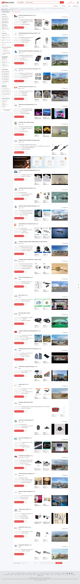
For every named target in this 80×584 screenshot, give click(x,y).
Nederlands (59, 574)
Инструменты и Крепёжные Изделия (6, 28)
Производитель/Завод (6, 38)
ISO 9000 (4, 64)
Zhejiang (4, 101)
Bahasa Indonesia (40, 575)
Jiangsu (4, 103)
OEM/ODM (5, 48)
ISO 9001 (4, 59)
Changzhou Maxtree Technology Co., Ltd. (27, 188)
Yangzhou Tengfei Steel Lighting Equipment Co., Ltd (29, 330)
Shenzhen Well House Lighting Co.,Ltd (27, 473)
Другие (4, 44)
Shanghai (4, 106)
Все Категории (5, 6)
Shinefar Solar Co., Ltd (23, 384)
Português (38, 574)
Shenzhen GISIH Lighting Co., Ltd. (26, 277)
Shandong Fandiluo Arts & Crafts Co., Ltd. (27, 86)
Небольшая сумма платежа (6, 54)
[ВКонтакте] (67, 573)
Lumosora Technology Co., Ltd (25, 438)
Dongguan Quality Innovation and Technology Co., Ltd (30, 348)
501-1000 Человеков (6, 94)
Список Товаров (5, 11)
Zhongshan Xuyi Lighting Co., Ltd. (26, 455)
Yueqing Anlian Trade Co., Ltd (25, 509)
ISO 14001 (5, 61)
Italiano (43, 574)
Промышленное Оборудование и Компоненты (5, 21)
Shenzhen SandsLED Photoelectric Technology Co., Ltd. (30, 51)
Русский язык (47, 574)
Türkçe (70, 574)
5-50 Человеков (6, 88)
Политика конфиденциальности (32, 573)
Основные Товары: (17, 21)
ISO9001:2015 (5, 62)
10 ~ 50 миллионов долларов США (5, 76)
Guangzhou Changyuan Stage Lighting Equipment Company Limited (33, 241)
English (11, 574)
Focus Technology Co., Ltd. (39, 577)
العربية (55, 574)
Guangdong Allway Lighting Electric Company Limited (30, 259)
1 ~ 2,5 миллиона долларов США (5, 81)
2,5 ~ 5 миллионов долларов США (5, 74)
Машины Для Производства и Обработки (5, 25)
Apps (69, 6)
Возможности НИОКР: (18, 22)
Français (26, 574)
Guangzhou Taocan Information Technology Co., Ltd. (30, 68)
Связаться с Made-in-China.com (44, 573)
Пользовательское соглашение (21, 573)
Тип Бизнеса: (16, 19)
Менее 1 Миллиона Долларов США (6, 72)
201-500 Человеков (6, 93)
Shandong (5, 104)
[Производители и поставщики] (7, 2)
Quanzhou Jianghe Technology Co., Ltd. (27, 491)
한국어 (52, 574)
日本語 (23, 574)
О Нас (9, 573)
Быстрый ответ (6, 50)
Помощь (63, 6)
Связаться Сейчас (19, 27)
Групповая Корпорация (6, 40)
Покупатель (56, 6)
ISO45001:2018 (5, 65)
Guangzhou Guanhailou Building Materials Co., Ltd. (29, 170)
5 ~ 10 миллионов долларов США (5, 79)
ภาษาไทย (66, 574)
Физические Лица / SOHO (6, 43)
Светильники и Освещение (5, 17)
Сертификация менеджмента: (20, 338)
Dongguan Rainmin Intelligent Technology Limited (29, 140)
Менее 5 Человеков (6, 91)
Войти (78, 3)
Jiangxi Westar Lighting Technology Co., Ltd (28, 366)
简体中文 (15, 574)
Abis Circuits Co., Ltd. (23, 295)
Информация (63, 573)
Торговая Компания (5, 35)
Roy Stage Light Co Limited (24, 313)
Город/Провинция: (17, 24)
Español (30, 574)
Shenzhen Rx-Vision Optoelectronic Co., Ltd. (28, 104)
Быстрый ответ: (17, 59)
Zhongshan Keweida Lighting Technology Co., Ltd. (29, 206)
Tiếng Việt (73, 574)
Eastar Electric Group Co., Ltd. (25, 527)
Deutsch (34, 574)
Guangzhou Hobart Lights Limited (26, 402)
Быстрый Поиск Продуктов (55, 573)
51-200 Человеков (6, 90)
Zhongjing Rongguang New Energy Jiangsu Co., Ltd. (29, 33)
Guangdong (5, 100)
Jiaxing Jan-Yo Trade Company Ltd (26, 420)
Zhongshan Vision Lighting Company (26, 122)
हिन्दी (62, 574)
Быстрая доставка (6, 51)
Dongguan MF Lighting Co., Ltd (25, 545)
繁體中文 (19, 574)
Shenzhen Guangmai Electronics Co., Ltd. (27, 15)
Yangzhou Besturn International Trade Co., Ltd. (28, 223)
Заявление (13, 573)
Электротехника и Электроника (5, 19)
